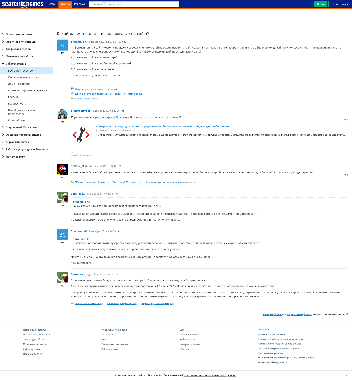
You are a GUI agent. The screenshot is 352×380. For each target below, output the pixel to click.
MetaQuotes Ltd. (280, 362)
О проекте (264, 329)
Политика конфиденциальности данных (280, 339)
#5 (116, 274)
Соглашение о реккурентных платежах (280, 348)
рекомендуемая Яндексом (112, 117)
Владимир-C (79, 41)
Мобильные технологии (114, 329)
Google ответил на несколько (89, 303)
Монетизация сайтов (19, 56)
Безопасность (17, 103)
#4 (119, 231)
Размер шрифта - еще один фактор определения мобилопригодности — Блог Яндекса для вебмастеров (162, 126)
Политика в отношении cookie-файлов (279, 343)
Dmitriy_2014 (79, 166)
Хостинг (13, 97)
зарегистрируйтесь (299, 314)
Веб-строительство (20, 70)
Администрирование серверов (28, 90)
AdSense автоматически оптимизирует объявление (171, 182)
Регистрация (339, 4)
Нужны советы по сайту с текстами (96, 89)
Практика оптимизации (21, 41)
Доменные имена (19, 83)
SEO (103, 339)
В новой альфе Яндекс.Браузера (122, 303)
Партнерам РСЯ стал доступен (127, 182)
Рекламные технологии (114, 344)
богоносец (78, 193)
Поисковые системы (19, 34)
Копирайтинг (16, 120)
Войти (321, 4)
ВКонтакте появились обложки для (92, 182)
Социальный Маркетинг (21, 127)
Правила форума (32, 353)
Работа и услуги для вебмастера (27, 149)
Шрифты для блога (86, 98)
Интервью (107, 334)
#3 (116, 193)
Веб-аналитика (109, 349)
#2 (119, 166)
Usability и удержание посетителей (22, 112)
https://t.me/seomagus (81, 155)
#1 (123, 110)
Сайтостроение (16, 63)
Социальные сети (189, 334)
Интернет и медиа (190, 344)
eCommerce (186, 349)
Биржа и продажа (17, 142)
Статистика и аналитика (23, 77)
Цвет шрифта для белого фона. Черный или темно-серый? (109, 93)
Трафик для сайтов (18, 49)
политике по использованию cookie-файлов (210, 375)
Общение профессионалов (23, 134)
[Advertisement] (176, 18)
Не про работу (15, 156)
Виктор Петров (81, 110)
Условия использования (271, 334)
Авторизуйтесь (272, 314)
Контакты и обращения (271, 353)
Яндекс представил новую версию (158, 303)
